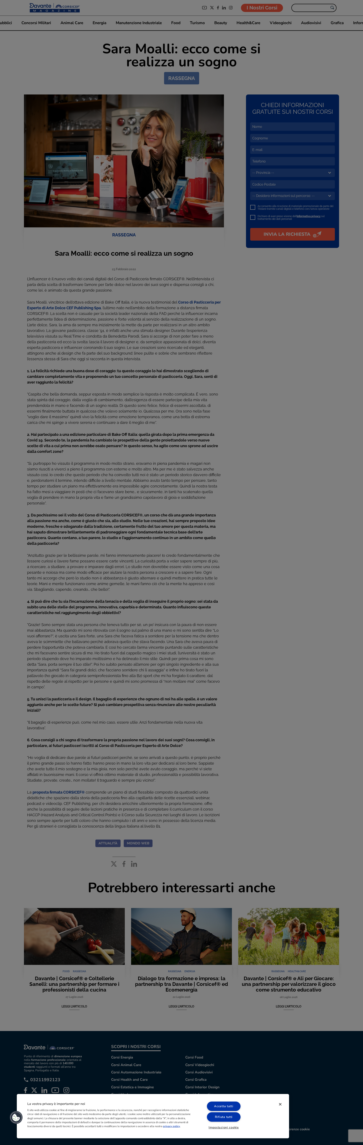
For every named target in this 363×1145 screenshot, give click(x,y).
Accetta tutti (223, 1106)
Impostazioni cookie (224, 1127)
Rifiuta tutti (224, 1117)
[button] (16, 1117)
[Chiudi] (280, 1104)
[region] (153, 1116)
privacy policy (171, 1126)
